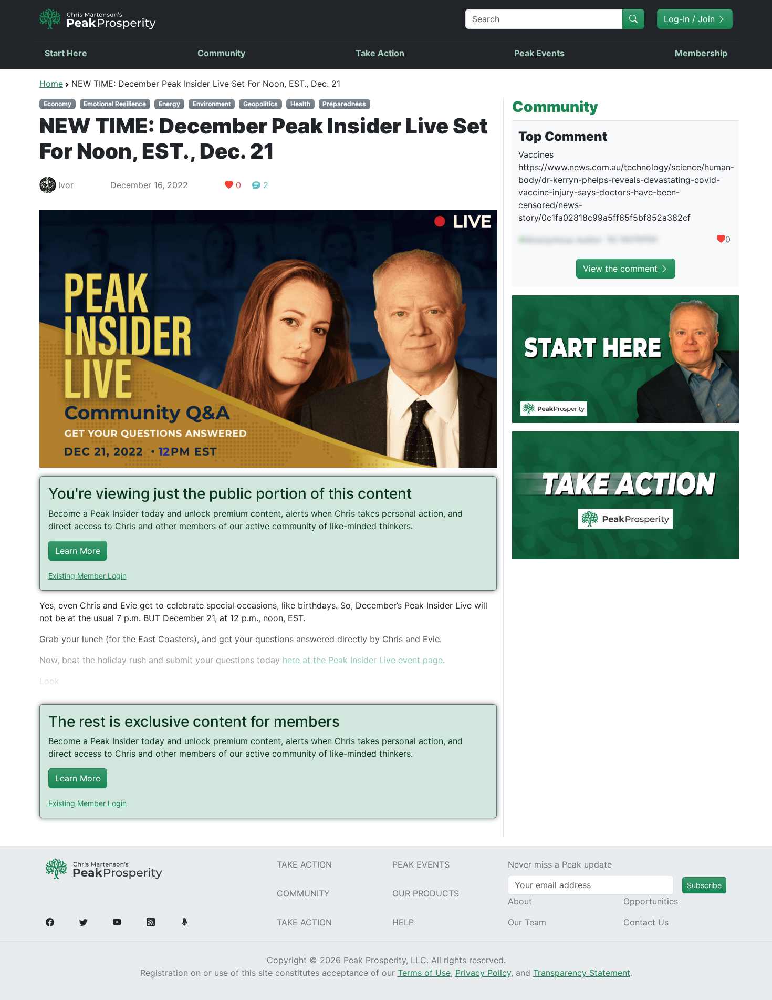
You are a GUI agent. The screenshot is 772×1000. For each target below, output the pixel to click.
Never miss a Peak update (560, 864)
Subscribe (704, 885)
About (520, 901)
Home (51, 83)
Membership (701, 53)
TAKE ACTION (304, 864)
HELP (403, 922)
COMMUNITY (303, 893)
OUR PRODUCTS (425, 893)
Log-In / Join (690, 19)
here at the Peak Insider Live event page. (364, 660)
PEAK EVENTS (421, 864)
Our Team (527, 922)
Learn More (77, 550)
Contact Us (646, 922)
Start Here (66, 53)
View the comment (621, 268)
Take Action (380, 53)
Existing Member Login (87, 575)
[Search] (633, 19)
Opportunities (650, 901)
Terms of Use (424, 972)
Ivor (66, 185)
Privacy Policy (483, 972)
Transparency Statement (581, 972)
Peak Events (539, 53)
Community (221, 53)
